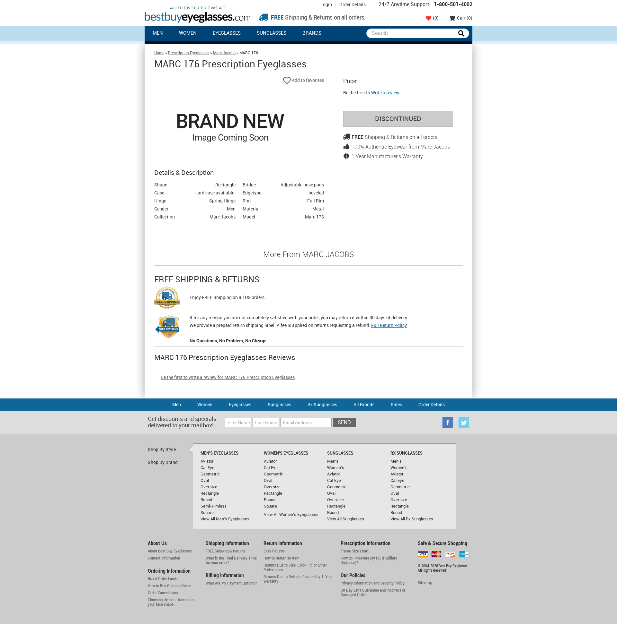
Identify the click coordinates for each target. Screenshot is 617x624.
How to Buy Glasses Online (170, 586)
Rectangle (210, 493)
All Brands (363, 404)
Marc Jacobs (224, 53)
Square (207, 512)
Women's (335, 468)
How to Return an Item (282, 558)
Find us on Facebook (447, 422)
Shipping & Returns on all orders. (318, 17)
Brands (311, 33)
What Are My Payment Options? (231, 583)
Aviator (207, 461)
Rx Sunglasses (322, 404)
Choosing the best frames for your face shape (171, 602)
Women (188, 33)
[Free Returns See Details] (167, 328)
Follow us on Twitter (463, 422)
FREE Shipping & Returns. (226, 551)
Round (206, 500)
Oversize (209, 487)
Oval (205, 480)
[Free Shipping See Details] (167, 298)
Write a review (385, 92)
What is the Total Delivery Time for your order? (231, 560)
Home (159, 53)
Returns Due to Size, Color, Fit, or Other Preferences (295, 567)
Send (344, 422)
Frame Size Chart (355, 551)
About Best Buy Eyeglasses (170, 551)
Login (326, 4)
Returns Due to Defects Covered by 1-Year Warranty (298, 579)
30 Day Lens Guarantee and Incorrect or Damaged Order (373, 592)
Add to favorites (307, 80)
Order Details (352, 4)
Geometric (210, 474)
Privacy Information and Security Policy (373, 583)
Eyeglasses (227, 33)
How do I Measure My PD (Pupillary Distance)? (369, 560)
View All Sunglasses (345, 519)
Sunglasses (271, 33)
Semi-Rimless (214, 506)
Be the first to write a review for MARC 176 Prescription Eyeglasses (228, 377)
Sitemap (425, 582)
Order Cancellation (163, 593)
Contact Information (164, 558)
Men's (332, 461)
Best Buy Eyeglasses (198, 14)
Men (158, 33)
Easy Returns (274, 551)
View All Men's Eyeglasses (225, 519)
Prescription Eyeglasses (188, 53)
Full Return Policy (389, 325)
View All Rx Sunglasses (411, 519)
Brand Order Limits (163, 579)
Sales (396, 404)
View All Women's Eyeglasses (291, 514)
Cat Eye (207, 468)
